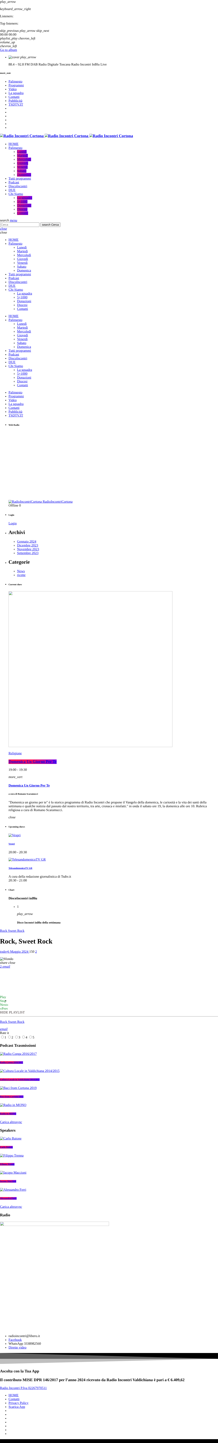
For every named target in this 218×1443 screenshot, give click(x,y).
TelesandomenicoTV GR (20, 868)
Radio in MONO (8, 1113)
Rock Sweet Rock (12, 931)
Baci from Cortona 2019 (11, 1096)
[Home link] (66, 136)
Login (13, 523)
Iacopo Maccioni (8, 1181)
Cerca (50, 224)
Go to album (8, 50)
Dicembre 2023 (27, 545)
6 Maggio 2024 (14, 952)
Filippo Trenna (7, 1164)
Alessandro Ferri (8, 1198)
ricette (21, 575)
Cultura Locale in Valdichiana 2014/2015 (20, 1079)
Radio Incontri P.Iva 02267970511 (23, 1388)
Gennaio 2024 (26, 541)
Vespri (12, 844)
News (21, 571)
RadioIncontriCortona (57, 502)
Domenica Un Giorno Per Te (33, 761)
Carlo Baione (6, 1147)
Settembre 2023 (28, 553)
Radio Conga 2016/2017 (11, 1062)
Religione (15, 753)
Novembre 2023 (28, 549)
